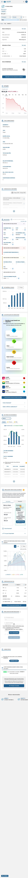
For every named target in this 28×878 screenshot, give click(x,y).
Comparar (4, 17)
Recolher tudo (23, 221)
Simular (14, 17)
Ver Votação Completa (14, 685)
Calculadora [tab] (8, 501)
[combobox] (10, 20)
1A (15, 546)
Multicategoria (4, 9)
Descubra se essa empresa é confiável (14, 76)
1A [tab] (12, 94)
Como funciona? (7, 402)
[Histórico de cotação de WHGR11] (6, 13)
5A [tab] (15, 94)
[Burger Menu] (2, 1)
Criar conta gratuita (14, 632)
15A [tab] (22, 94)
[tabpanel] (14, 514)
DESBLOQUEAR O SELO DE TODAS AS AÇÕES (13, 397)
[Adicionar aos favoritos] (11, 230)
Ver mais (24, 28)
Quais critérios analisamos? (10, 406)
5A (18, 546)
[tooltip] (20, 611)
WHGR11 (9, 23)
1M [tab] (6, 94)
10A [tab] (19, 94)
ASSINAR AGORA (20, 521)
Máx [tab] (26, 94)
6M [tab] (9, 94)
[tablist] (14, 501)
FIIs (5, 23)
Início (2, 23)
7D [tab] (3, 94)
